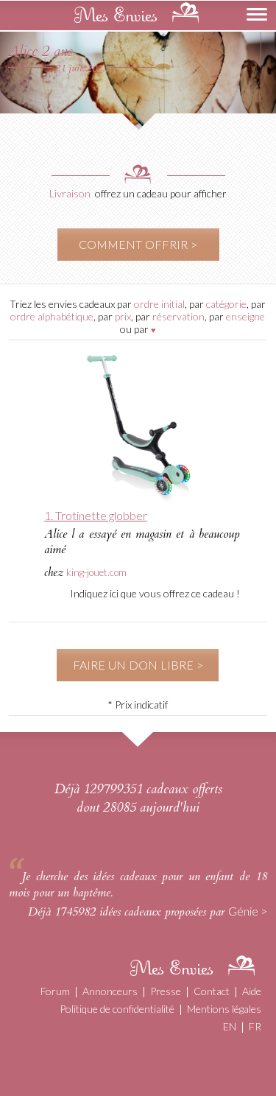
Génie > (247, 911)
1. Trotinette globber (95, 515)
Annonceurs (110, 991)
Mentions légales (224, 1008)
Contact (212, 991)
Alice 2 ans (40, 51)
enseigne (245, 316)
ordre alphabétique (51, 316)
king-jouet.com (96, 572)
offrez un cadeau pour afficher (161, 193)
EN (229, 1026)
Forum (55, 991)
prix (123, 316)
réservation (178, 316)
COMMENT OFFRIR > (138, 244)
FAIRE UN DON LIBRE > (138, 665)
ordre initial (159, 304)
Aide (251, 991)
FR (255, 1026)
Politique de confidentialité (117, 1008)
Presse (165, 991)
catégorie (226, 304)
